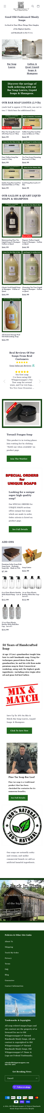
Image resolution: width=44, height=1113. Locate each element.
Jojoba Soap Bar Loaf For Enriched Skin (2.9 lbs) (11, 184)
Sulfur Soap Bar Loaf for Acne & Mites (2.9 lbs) (31, 133)
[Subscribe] (36, 1078)
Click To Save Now (19, 730)
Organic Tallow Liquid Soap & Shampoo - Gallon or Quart (32, 242)
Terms (7, 963)
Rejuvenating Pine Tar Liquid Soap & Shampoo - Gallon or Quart (11, 242)
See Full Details (20, 529)
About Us (9, 941)
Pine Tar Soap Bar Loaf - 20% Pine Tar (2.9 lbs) (11, 133)
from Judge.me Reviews (20, 365)
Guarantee (9, 980)
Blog (7, 975)
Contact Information (14, 986)
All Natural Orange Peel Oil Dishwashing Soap (11, 336)
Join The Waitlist (18, 459)
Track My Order (12, 952)
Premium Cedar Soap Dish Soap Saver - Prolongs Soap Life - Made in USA (12, 566)
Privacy (8, 958)
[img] (22, 362)
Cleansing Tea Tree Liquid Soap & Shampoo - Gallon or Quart (32, 289)
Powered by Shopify (27, 1108)
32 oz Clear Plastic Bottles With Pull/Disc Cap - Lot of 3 (10, 624)
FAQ (6, 969)
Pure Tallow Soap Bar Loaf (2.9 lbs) (10, 158)
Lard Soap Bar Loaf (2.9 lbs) (31, 184)
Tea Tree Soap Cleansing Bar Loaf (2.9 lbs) (31, 158)
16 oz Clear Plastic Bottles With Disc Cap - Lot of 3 (31, 594)
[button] (5, 6)
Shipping (9, 947)
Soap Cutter (26, 567)
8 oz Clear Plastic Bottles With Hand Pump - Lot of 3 (11, 594)
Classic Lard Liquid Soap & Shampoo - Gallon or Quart (11, 289)
